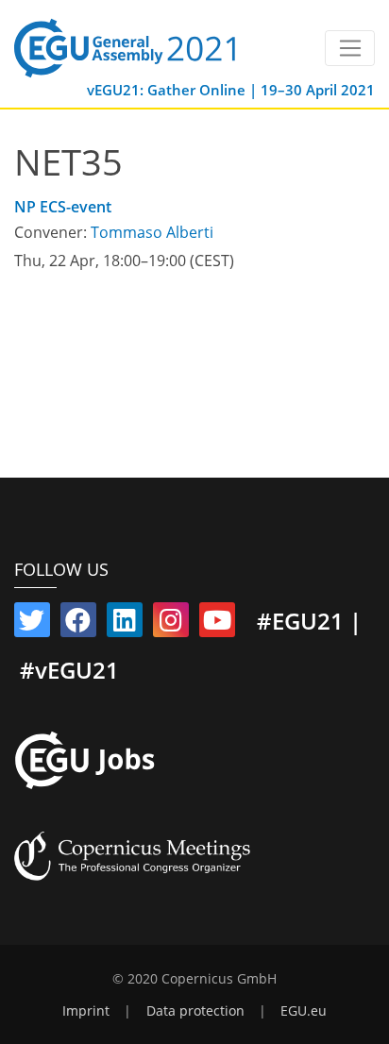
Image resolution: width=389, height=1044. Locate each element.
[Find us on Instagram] (171, 624)
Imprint (86, 1010)
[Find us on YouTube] (217, 624)
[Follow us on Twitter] (32, 624)
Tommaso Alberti (152, 232)
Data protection (195, 1010)
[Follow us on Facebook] (78, 624)
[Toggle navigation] (350, 48)
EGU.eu (303, 1010)
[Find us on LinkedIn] (125, 624)
